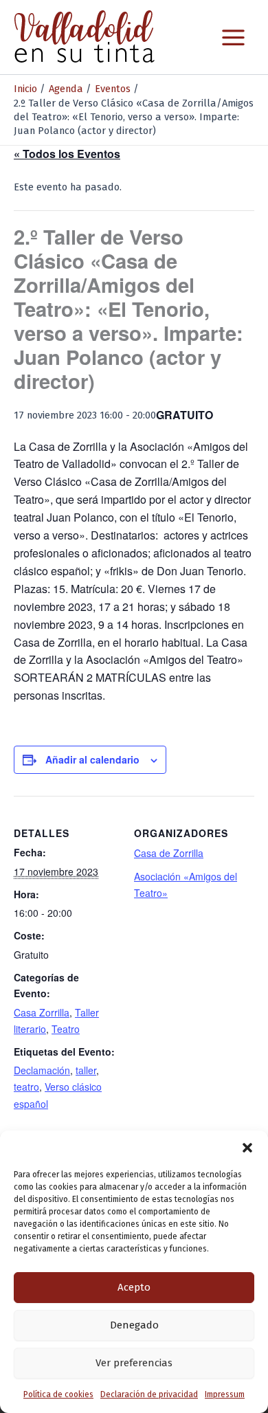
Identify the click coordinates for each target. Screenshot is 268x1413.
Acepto (134, 1287)
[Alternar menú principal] (233, 37)
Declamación (42, 1070)
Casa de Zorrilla (168, 853)
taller (86, 1070)
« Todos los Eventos (67, 154)
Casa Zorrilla (41, 1012)
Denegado (134, 1325)
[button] (247, 1148)
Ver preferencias (134, 1363)
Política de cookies (58, 1394)
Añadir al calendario (92, 759)
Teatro (66, 1029)
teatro (26, 1086)
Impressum (225, 1394)
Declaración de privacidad (149, 1394)
